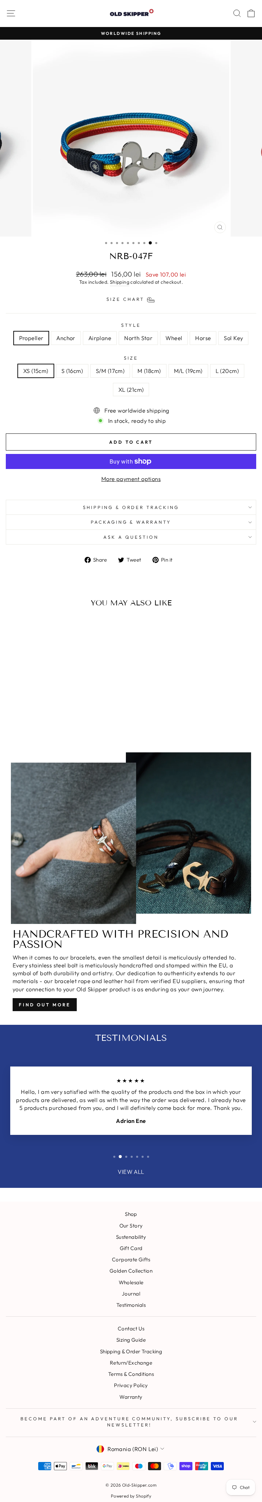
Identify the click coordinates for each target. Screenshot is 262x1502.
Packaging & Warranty (131, 522)
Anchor (65, 337)
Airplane (99, 337)
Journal (131, 1293)
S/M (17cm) (110, 370)
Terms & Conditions (131, 1374)
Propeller (31, 337)
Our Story (131, 1225)
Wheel (173, 337)
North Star (138, 337)
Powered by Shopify (131, 1496)
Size (131, 358)
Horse (203, 337)
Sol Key (233, 337)
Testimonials (131, 1305)
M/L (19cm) (188, 370)
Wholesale (131, 1282)
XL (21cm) (131, 389)
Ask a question (131, 537)
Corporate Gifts (131, 1259)
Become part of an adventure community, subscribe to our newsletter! (129, 1422)
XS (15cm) (35, 370)
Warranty (130, 1397)
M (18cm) (149, 370)
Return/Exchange (131, 1362)
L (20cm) (227, 370)
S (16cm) (72, 370)
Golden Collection (131, 1271)
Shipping (119, 282)
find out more (45, 1004)
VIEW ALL (131, 1171)
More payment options (131, 478)
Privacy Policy (131, 1385)
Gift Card (131, 1248)
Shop (131, 1214)
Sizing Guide (131, 1340)
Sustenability (131, 1237)
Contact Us (131, 1328)
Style (131, 325)
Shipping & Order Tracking (131, 507)
